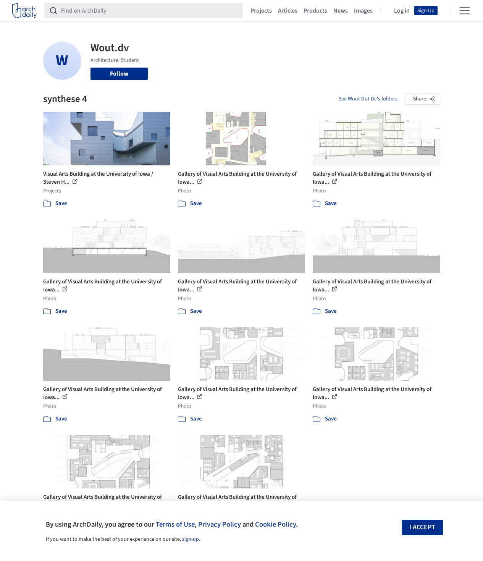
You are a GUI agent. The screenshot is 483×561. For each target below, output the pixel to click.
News (340, 10)
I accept (422, 527)
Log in (402, 10)
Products (315, 10)
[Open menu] (465, 11)
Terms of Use (175, 524)
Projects (261, 10)
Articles (287, 10)
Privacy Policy (219, 524)
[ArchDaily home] (24, 10)
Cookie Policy (275, 524)
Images (363, 10)
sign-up (190, 539)
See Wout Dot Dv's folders (368, 99)
